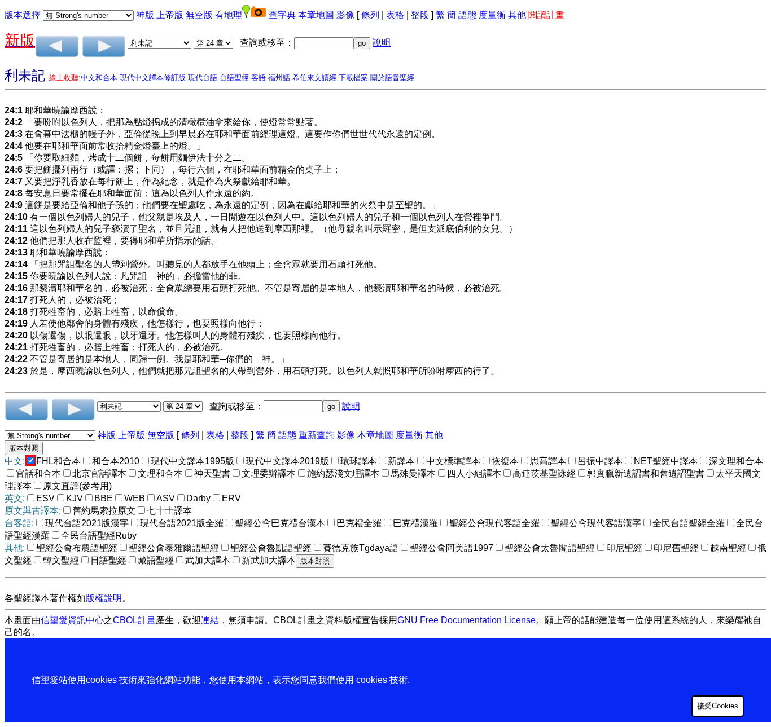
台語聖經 (234, 77)
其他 (517, 15)
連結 (210, 620)
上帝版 (169, 15)
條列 (370, 15)
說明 (382, 42)
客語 (258, 77)
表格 (395, 15)
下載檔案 (353, 77)
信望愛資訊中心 (72, 620)
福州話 (279, 77)
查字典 (282, 15)
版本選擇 (23, 15)
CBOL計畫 (134, 620)
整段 (420, 15)
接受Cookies (717, 706)
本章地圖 (316, 15)
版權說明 (104, 598)
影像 (345, 15)
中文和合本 (99, 77)
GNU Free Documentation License (466, 620)
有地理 (228, 15)
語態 (467, 15)
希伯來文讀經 (314, 77)
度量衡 (492, 15)
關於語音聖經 (392, 77)
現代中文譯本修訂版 (153, 77)
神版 (145, 15)
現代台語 (202, 77)
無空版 (199, 15)
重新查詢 (317, 435)
